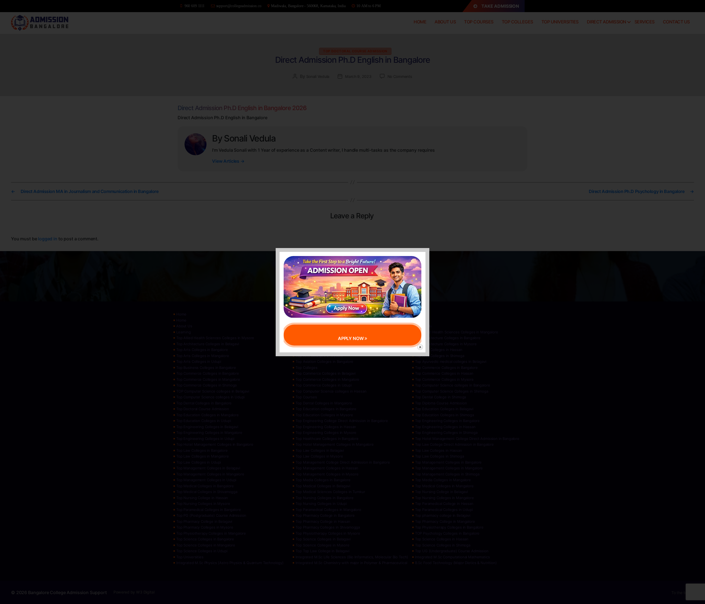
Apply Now (351, 338)
